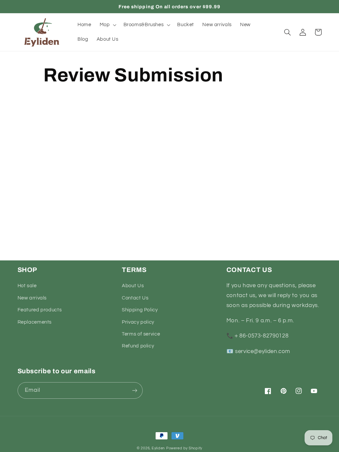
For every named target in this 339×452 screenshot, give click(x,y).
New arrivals (32, 297)
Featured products (40, 309)
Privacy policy (138, 322)
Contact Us (135, 297)
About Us (133, 285)
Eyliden (158, 448)
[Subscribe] (134, 390)
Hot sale (27, 285)
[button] (107, 25)
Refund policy (138, 345)
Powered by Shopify (184, 448)
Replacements (35, 322)
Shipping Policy (140, 309)
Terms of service (141, 334)
